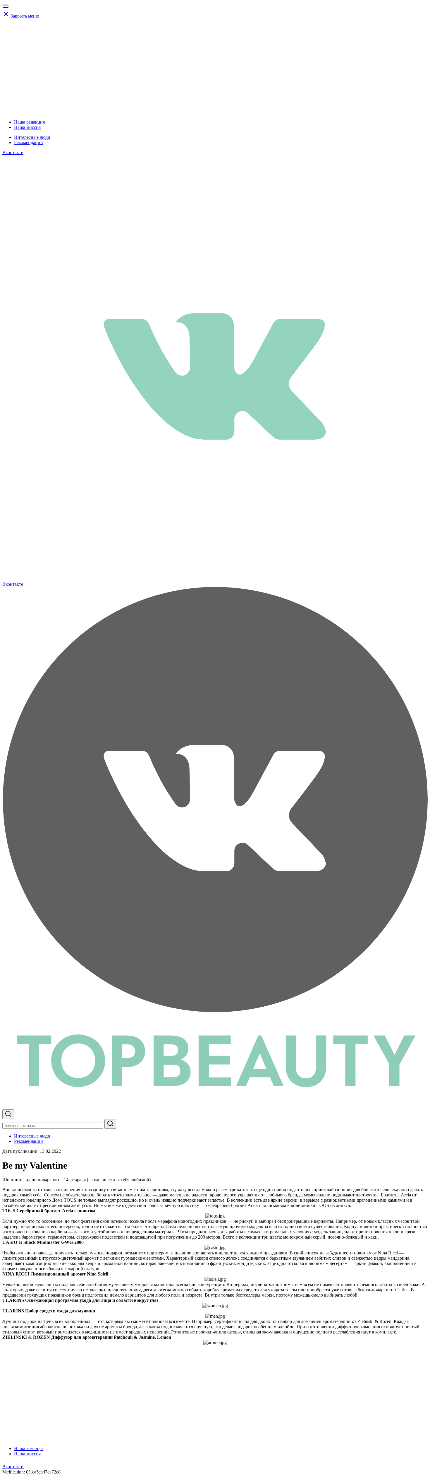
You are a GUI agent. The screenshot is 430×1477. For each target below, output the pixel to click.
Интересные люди (32, 137)
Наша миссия (27, 127)
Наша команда (28, 1448)
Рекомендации (28, 142)
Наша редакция (29, 121)
